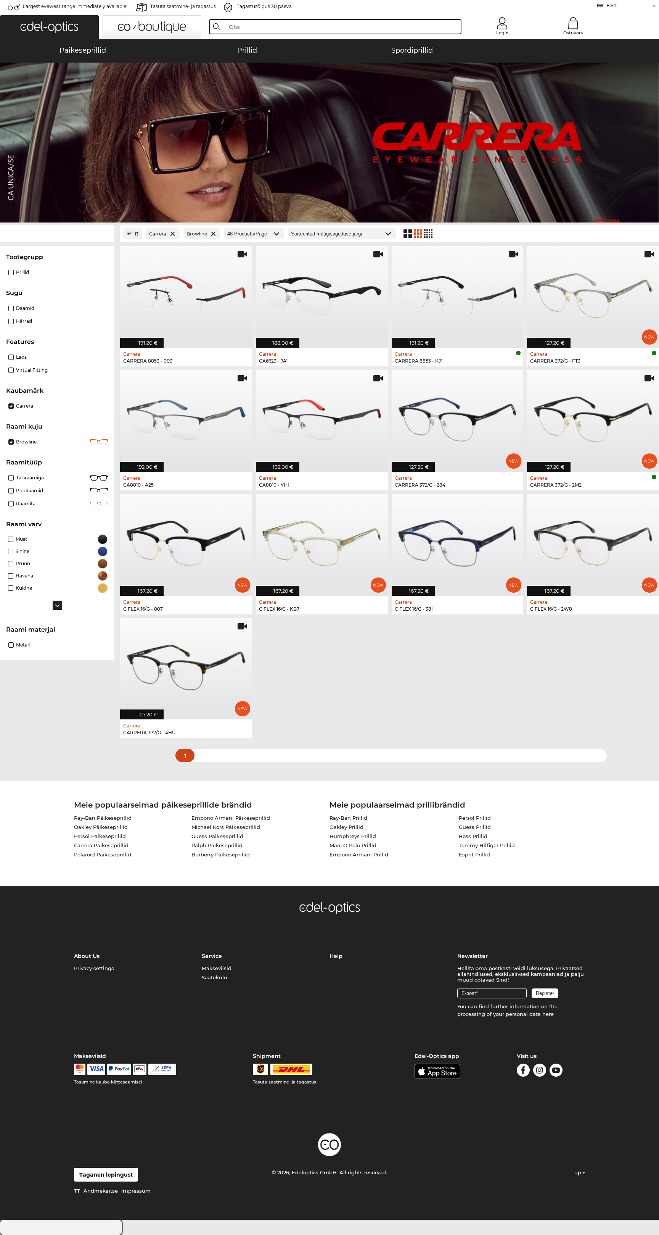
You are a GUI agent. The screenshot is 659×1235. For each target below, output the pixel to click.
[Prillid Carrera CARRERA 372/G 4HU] (186, 665)
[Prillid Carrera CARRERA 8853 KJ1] (458, 293)
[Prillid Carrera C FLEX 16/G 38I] (458, 541)
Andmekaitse (101, 1191)
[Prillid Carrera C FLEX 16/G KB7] (322, 541)
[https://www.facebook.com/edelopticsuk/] (523, 1071)
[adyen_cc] (79, 1069)
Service (212, 956)
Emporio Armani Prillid (359, 854)
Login (502, 32)
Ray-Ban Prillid (348, 818)
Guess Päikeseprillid (217, 836)
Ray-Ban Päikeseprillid (103, 818)
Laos (21, 357)
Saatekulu (214, 977)
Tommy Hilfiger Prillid (487, 845)
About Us (87, 956)
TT (77, 1191)
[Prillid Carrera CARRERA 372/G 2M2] (593, 417)
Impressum (136, 1191)
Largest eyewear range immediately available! (75, 6)
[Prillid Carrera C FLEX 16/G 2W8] (593, 541)
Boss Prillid (473, 836)
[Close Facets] (57, 233)
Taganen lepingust (106, 1174)
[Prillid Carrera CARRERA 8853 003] (186, 293)
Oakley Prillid (346, 827)
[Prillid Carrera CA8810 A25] (186, 417)
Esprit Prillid (474, 854)
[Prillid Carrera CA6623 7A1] (322, 293)
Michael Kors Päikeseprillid (225, 827)
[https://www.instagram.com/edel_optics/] (539, 1071)
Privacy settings (94, 968)
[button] (49, 27)
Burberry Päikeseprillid (220, 854)
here (548, 1014)
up (578, 1172)
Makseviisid (216, 968)
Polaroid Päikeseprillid (102, 854)
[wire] (162, 1069)
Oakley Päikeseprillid (101, 827)
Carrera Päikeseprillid (101, 845)
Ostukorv (573, 32)
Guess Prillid (475, 827)
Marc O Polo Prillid (353, 845)
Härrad (24, 321)
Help (336, 956)
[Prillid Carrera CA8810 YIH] (322, 417)
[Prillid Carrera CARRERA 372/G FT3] (593, 293)
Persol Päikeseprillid (100, 836)
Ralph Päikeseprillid (217, 845)
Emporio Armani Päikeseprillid (230, 818)
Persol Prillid (475, 818)
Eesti (611, 5)
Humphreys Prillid (353, 836)
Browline (26, 442)
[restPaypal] (119, 1069)
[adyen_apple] (139, 1069)
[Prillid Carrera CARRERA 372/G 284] (458, 417)
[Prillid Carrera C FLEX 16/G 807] (186, 541)
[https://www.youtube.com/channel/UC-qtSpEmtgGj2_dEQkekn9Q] (556, 1071)
